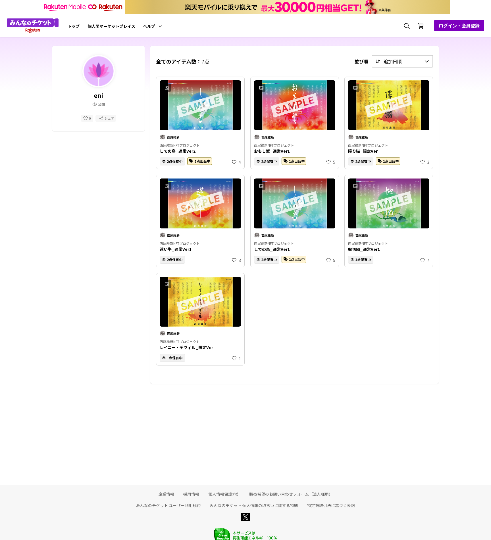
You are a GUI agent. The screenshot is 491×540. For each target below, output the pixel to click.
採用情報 (191, 494)
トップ (74, 26)
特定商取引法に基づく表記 (331, 505)
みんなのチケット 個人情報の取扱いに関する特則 (254, 505)
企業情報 (166, 494)
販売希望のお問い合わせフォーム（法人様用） (291, 494)
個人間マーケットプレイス (111, 26)
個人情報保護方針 (224, 494)
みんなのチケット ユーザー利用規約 (168, 505)
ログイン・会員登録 (459, 25)
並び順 (361, 61)
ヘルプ (149, 26)
